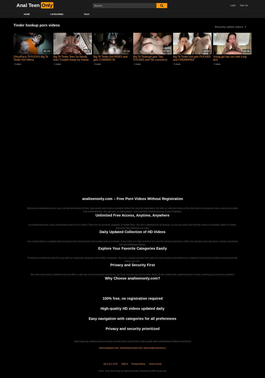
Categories (56, 14)
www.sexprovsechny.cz (154, 348)
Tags (86, 14)
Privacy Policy (138, 364)
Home (27, 14)
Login (233, 5)
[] (161, 5)
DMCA (125, 364)
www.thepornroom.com (131, 348)
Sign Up (244, 5)
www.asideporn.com (109, 348)
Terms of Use (155, 364)
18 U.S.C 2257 (110, 364)
